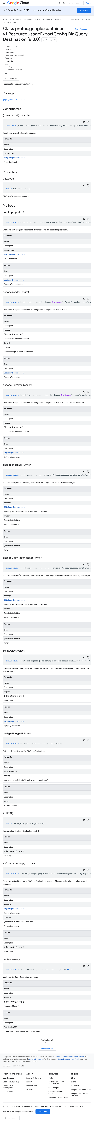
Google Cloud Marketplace (8, 1087)
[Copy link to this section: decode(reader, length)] (31, 292)
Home (5, 19)
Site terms (28, 1106)
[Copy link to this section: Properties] (20, 172)
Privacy (18, 1106)
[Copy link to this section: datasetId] (16, 178)
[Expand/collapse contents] (16, 46)
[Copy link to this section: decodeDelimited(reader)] (34, 385)
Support (29, 1082)
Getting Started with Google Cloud (56, 1083)
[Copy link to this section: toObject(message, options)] (37, 863)
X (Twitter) (75, 1086)
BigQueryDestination (14, 280)
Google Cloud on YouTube (81, 1090)
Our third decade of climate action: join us (67, 1106)
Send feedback (81, 29)
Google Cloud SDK (18, 10)
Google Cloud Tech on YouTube (79, 1094)
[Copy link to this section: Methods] (18, 205)
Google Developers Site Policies (69, 1059)
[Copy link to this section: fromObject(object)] (27, 650)
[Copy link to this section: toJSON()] (15, 813)
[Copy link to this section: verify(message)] (23, 959)
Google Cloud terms (41, 1106)
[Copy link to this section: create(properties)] (26, 212)
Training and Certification (58, 1097)
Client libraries (53, 10)
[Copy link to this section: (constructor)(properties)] (33, 115)
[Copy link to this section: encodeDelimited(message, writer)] (44, 558)
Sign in (88, 3)
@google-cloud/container (14, 99)
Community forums (33, 1078)
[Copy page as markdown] (51, 40)
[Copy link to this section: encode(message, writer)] (33, 465)
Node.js (37, 10)
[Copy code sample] (88, 122)
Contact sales (8, 1092)
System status (31, 1090)
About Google (8, 1106)
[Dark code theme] (84, 122)
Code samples (53, 1088)
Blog (73, 1078)
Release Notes (31, 1086)
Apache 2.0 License (36, 1059)
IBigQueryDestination (14, 157)
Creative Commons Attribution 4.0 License (69, 1057)
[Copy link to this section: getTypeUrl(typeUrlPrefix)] (33, 733)
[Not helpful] (89, 19)
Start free (84, 10)
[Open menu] (3, 3)
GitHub (51, 1078)
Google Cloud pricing (11, 1082)
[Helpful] (85, 19)
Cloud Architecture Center (55, 1093)
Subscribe (42, 1111)
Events (73, 1082)
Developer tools (30, 19)
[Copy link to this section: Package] (16, 93)
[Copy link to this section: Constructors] (24, 109)
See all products (9, 1078)
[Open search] (59, 2)
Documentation (15, 19)
